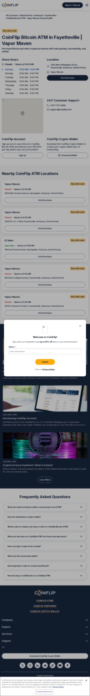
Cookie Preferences (44, 692)
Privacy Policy (58, 687)
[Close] (86, 680)
